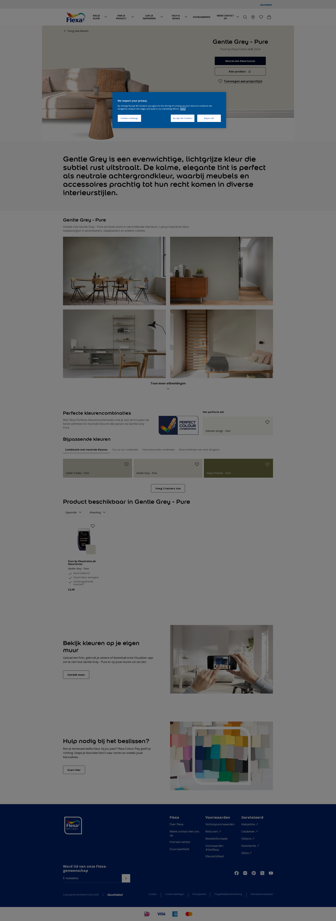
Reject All (209, 118)
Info (183, 108)
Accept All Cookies (182, 118)
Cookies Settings (129, 118)
